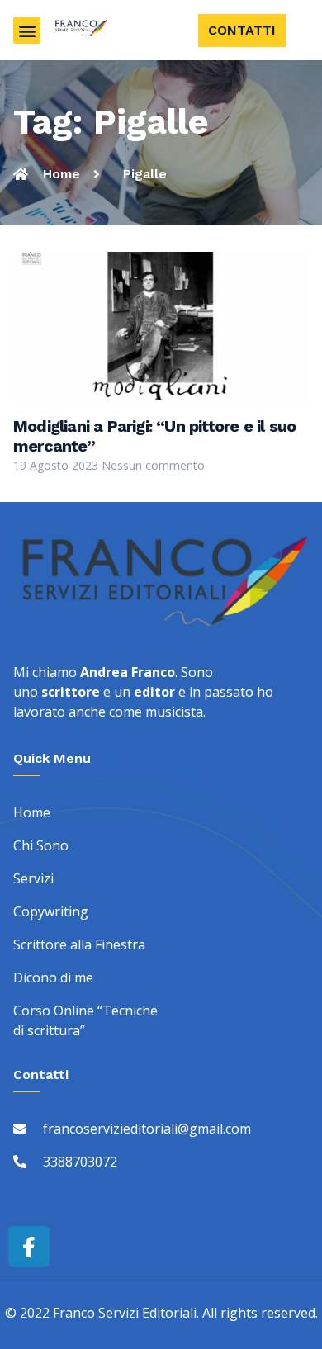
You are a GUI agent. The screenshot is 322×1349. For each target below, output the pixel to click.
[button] (26, 30)
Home (31, 812)
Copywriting (50, 911)
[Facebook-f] (29, 1246)
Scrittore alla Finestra (79, 944)
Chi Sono (41, 845)
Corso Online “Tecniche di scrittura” (85, 1020)
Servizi (33, 878)
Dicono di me (53, 977)
